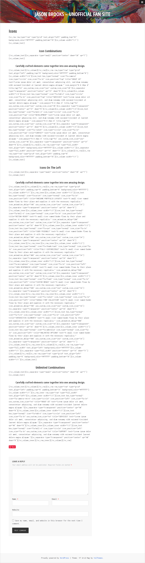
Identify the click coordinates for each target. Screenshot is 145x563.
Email (55, 499)
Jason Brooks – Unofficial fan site (72, 14)
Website (15, 510)
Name (15, 499)
